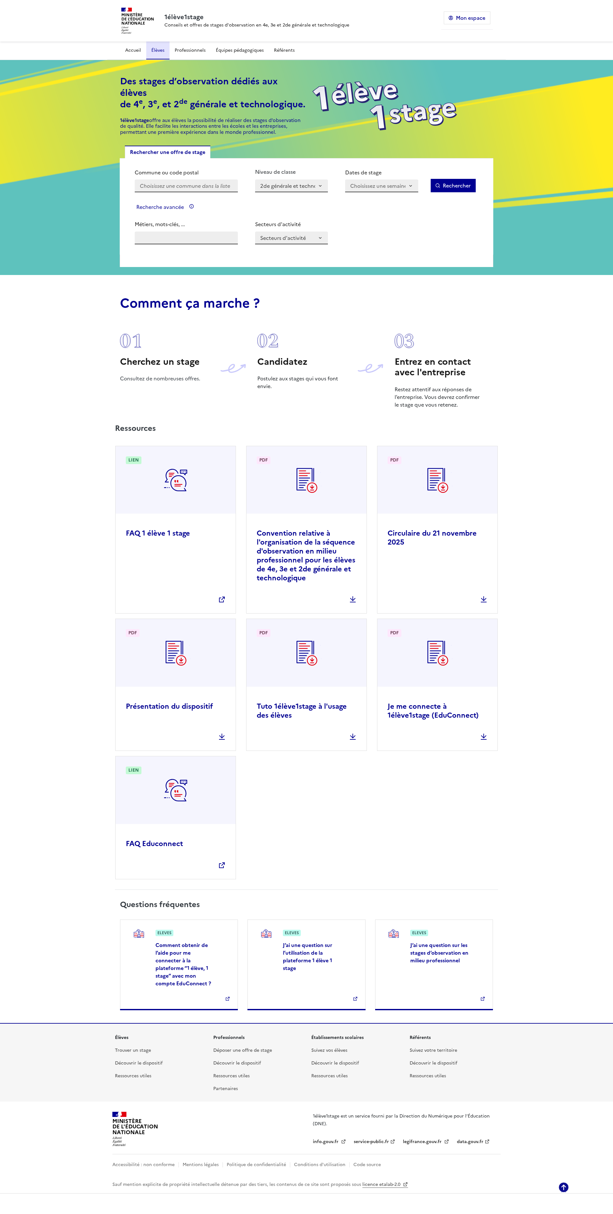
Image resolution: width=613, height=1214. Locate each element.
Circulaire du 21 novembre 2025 (432, 537)
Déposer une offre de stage (242, 1050)
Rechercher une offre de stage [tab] (167, 152)
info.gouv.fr (326, 1141)
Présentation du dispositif (169, 706)
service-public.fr (371, 1141)
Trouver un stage (133, 1050)
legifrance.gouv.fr (423, 1141)
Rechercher (457, 185)
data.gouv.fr (470, 1141)
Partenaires (225, 1088)
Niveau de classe (275, 172)
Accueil (133, 50)
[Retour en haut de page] (564, 1187)
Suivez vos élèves (329, 1050)
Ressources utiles (133, 1076)
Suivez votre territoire (433, 1050)
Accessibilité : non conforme (143, 1164)
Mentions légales (201, 1164)
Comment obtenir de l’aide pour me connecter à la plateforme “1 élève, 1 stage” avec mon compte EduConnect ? (183, 964)
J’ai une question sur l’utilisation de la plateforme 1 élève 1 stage (307, 956)
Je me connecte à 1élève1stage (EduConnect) (433, 711)
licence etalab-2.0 (382, 1184)
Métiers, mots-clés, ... (160, 224)
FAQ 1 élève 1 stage (158, 533)
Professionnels (190, 50)
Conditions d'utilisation (319, 1164)
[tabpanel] (306, 206)
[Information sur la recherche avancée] (191, 206)
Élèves (157, 50)
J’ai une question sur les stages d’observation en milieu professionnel (439, 952)
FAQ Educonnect (154, 843)
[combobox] (186, 180)
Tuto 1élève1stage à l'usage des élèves (302, 711)
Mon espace (470, 18)
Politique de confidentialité (256, 1164)
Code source (367, 1164)
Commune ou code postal (167, 172)
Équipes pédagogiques (240, 50)
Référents (284, 50)
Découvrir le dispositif (139, 1063)
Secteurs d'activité (278, 224)
